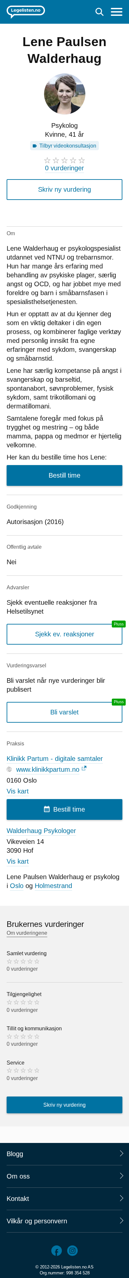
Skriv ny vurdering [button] (64, 189)
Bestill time (64, 475)
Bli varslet (64, 712)
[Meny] (116, 13)
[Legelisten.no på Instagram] (72, 1250)
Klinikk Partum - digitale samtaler (55, 758)
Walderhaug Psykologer (41, 830)
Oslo (16, 885)
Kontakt (18, 1198)
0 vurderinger (64, 168)
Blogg (15, 1153)
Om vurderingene (27, 933)
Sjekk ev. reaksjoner (64, 634)
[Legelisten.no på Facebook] (56, 1250)
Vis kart (18, 791)
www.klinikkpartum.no (47, 769)
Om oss (18, 1176)
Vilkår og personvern (37, 1221)
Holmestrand (53, 885)
